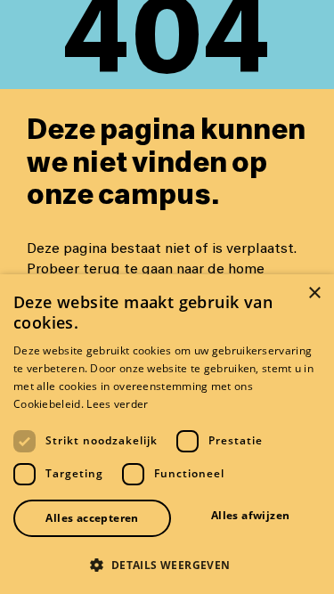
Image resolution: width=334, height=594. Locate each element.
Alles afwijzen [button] (250, 515)
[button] (167, 565)
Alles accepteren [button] (91, 517)
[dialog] (167, 434)
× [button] (314, 293)
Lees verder (117, 403)
